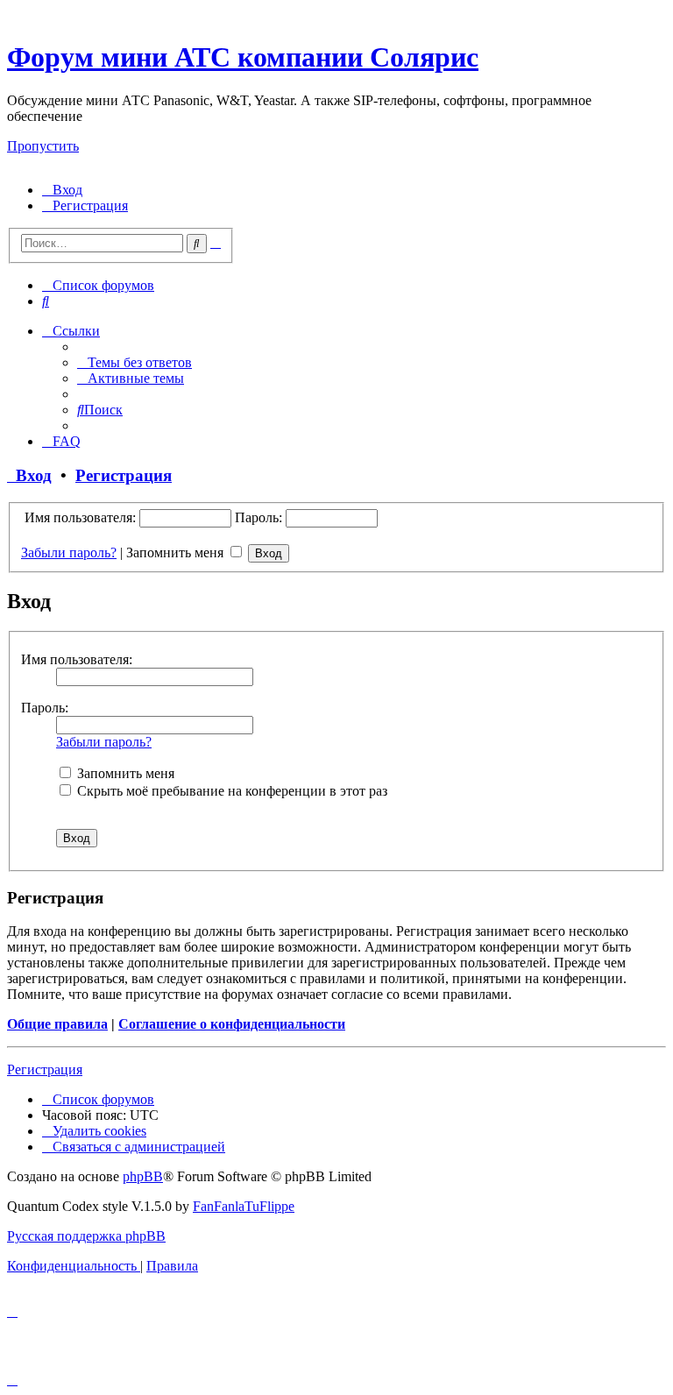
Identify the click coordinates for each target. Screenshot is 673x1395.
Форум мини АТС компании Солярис (242, 57)
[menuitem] (62, 189)
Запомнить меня (176, 552)
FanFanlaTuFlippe (243, 1206)
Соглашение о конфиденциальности (231, 1023)
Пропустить (43, 145)
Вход (29, 475)
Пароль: (44, 707)
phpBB (143, 1176)
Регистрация (123, 475)
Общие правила (57, 1023)
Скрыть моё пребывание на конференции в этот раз (230, 790)
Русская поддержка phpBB (86, 1236)
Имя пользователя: (76, 659)
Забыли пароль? (69, 552)
